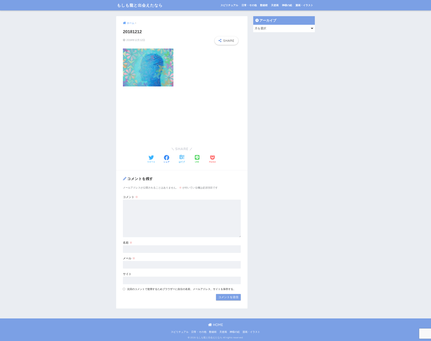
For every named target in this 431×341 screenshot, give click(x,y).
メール (129, 258)
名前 (127, 242)
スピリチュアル (229, 5)
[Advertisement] (182, 114)
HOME (217, 325)
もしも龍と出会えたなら (140, 5)
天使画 (275, 5)
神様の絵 (287, 5)
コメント (130, 197)
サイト (127, 274)
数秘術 (264, 5)
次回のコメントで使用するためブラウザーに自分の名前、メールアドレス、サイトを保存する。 (181, 289)
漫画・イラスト (304, 5)
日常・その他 (249, 5)
